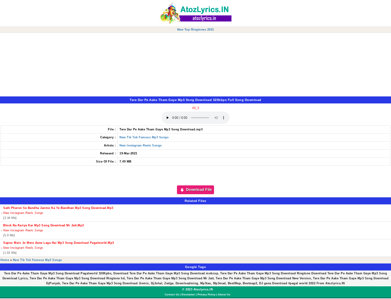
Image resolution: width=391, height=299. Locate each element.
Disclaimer (188, 294)
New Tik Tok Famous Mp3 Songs (144, 137)
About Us (224, 294)
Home (4, 260)
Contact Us (172, 294)
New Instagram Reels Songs (140, 145)
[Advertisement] (136, 64)
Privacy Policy (207, 294)
